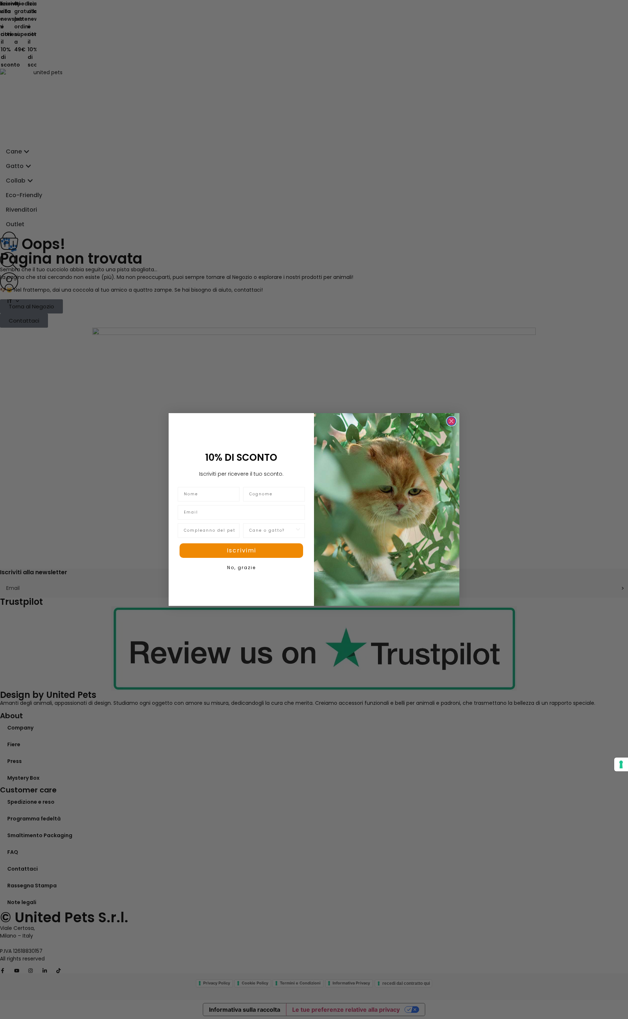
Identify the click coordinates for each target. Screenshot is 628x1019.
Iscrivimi (241, 550)
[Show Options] (298, 531)
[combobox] (271, 531)
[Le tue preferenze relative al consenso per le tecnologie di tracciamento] (621, 764)
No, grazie (241, 567)
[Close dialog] (451, 421)
